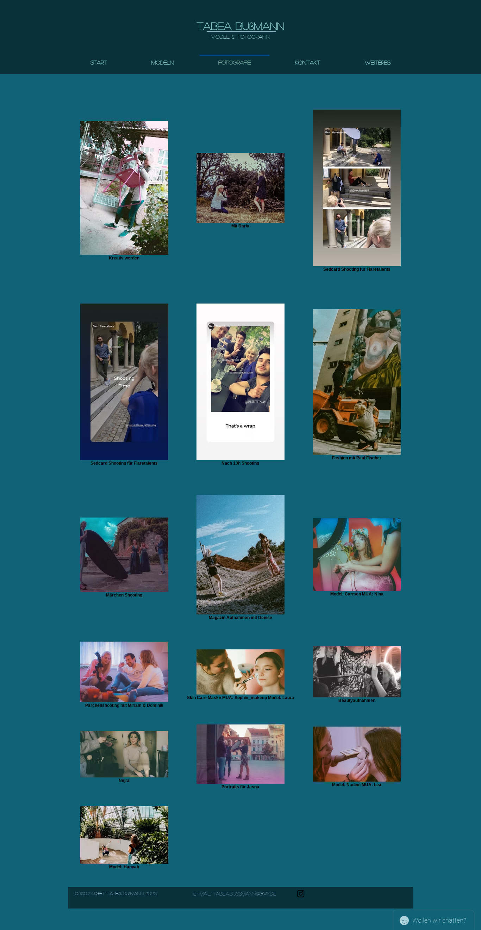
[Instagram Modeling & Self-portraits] (301, 894)
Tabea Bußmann (240, 25)
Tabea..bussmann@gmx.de (244, 893)
